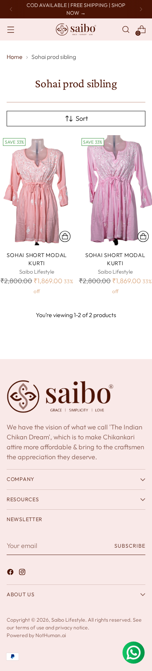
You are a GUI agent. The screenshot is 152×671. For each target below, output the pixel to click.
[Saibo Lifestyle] (76, 29)
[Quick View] (65, 236)
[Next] (141, 9)
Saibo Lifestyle (68, 619)
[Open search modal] (125, 29)
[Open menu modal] (10, 29)
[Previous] (11, 9)
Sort (82, 118)
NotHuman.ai (50, 635)
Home (15, 56)
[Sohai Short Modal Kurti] (37, 190)
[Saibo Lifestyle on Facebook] (11, 573)
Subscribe (130, 545)
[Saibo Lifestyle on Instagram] (22, 573)
